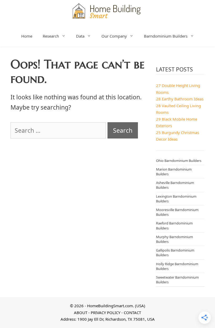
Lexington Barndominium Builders (176, 198)
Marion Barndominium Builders (174, 171)
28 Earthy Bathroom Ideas (179, 98)
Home (26, 36)
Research (51, 36)
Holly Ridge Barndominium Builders (177, 266)
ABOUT (80, 312)
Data (80, 36)
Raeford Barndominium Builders (174, 225)
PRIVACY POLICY (105, 312)
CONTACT (132, 312)
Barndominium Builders (165, 36)
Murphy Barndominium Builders (174, 239)
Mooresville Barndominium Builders (177, 212)
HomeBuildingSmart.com (110, 305)
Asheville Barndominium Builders (175, 185)
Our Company (114, 36)
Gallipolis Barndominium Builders (175, 252)
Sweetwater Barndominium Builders (177, 279)
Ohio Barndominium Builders (178, 160)
